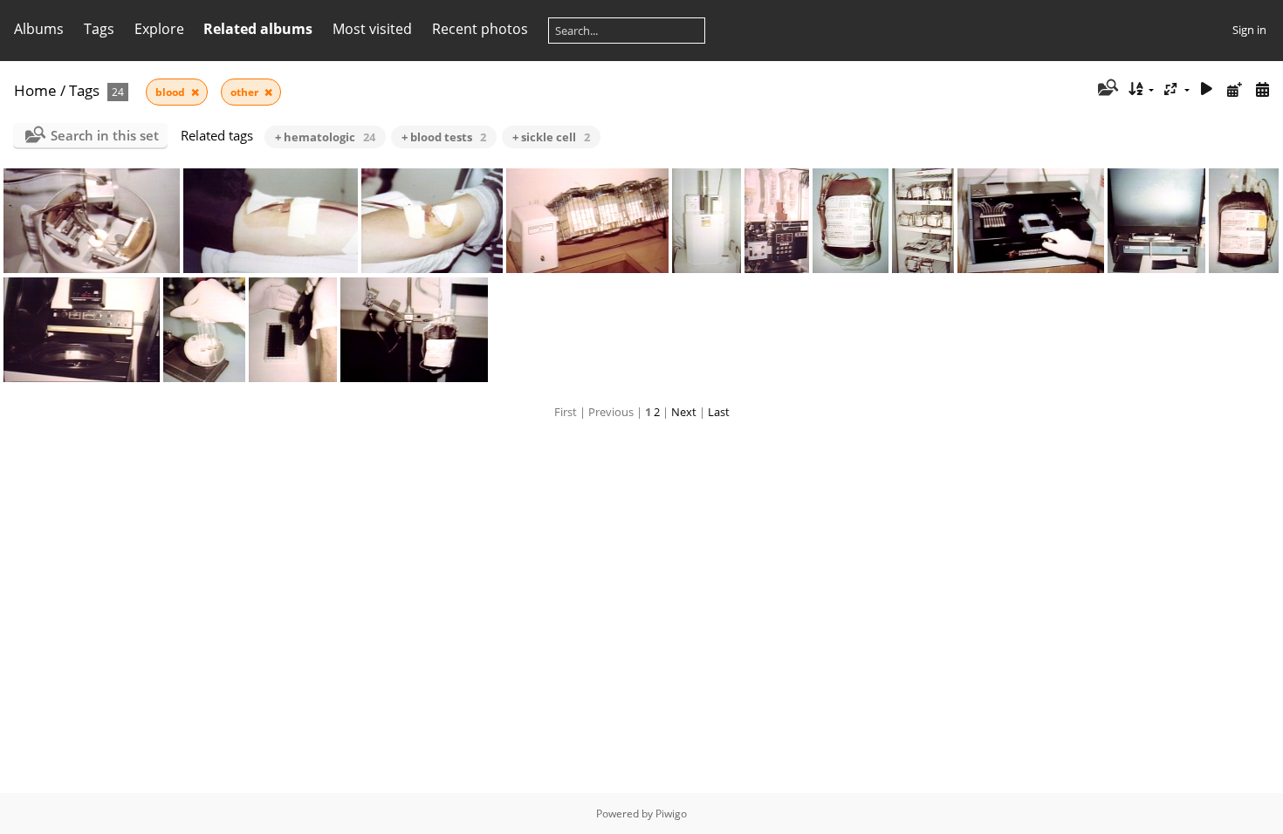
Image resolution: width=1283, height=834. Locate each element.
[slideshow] (1207, 89)
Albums (39, 28)
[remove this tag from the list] (195, 92)
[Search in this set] (1106, 89)
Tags (84, 90)
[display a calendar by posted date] (1234, 89)
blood (171, 92)
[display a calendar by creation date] (1262, 89)
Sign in (1249, 30)
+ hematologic (325, 137)
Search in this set (105, 135)
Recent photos (480, 28)
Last (719, 412)
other (245, 92)
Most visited (372, 28)
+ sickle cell (551, 137)
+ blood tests (443, 137)
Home (35, 90)
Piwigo (671, 813)
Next (683, 412)
